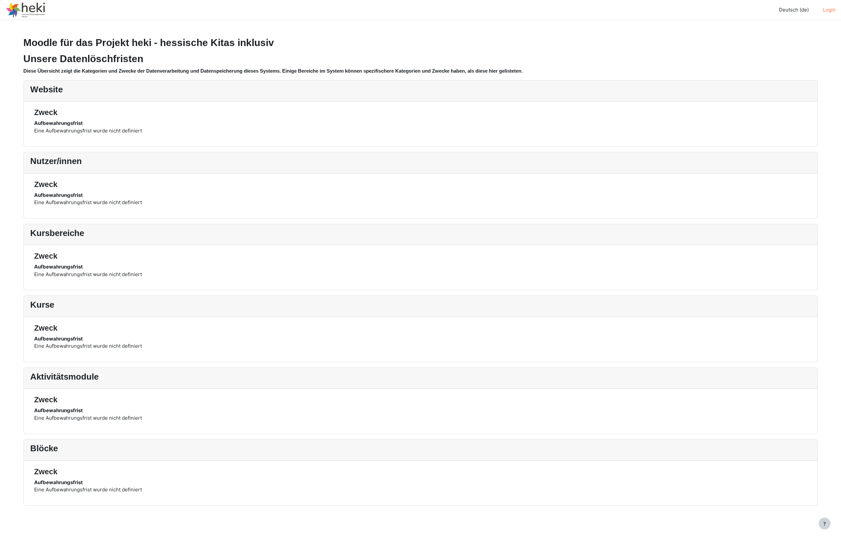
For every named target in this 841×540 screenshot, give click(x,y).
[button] (792, 10)
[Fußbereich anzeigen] (824, 523)
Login (829, 10)
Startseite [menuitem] (69, 10)
